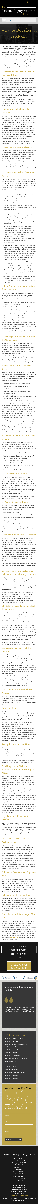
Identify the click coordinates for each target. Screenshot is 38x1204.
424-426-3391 (19, 1165)
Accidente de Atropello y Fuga (14, 1038)
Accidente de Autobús (11, 1041)
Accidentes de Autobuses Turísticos (15, 1072)
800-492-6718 (32, 2)
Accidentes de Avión (11, 1067)
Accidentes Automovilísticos (13, 1050)
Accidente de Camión (11, 1047)
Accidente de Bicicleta (11, 1053)
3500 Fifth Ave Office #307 (19, 1177)
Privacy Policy (14, 1195)
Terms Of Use (24, 1195)
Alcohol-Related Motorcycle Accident (16, 1058)
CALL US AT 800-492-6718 (19, 966)
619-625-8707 (14, 937)
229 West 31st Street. (19, 1159)
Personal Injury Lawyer (19, 914)
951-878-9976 (19, 1174)
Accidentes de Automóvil (12, 1070)
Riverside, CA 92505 (19, 1172)
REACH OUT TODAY (13, 1140)
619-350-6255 (19, 1181)
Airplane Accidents (10, 1061)
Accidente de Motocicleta (12, 1055)
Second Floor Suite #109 (19, 1161)
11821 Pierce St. (19, 1168)
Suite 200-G (19, 1170)
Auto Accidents (9, 1064)
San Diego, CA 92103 (19, 1179)
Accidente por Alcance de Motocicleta (16, 1044)
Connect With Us (19, 1193)
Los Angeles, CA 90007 (19, 1163)
